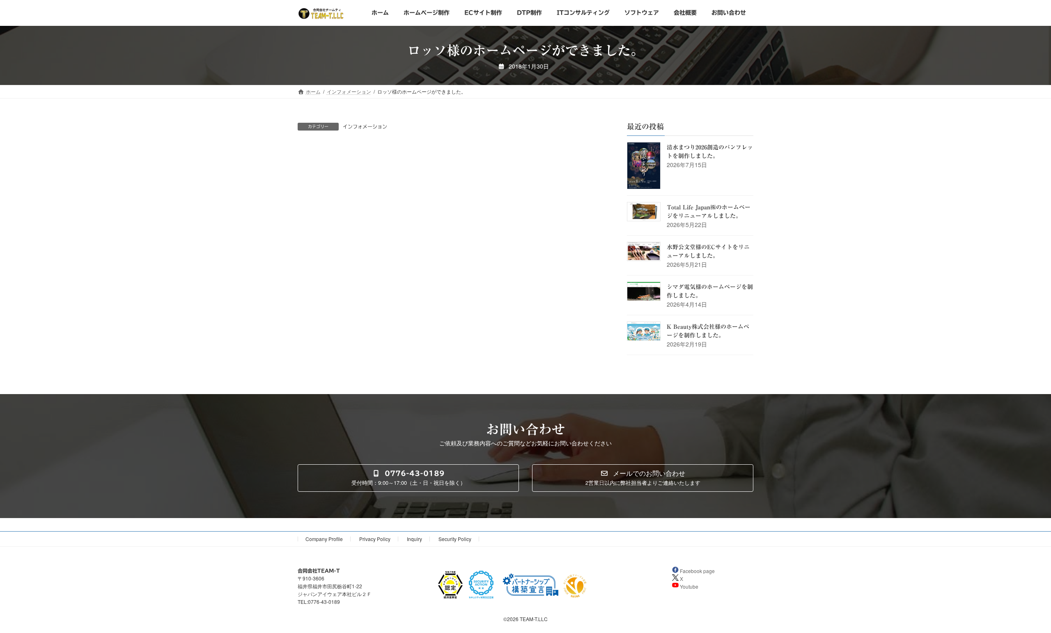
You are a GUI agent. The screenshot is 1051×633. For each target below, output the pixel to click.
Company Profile (324, 538)
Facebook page (697, 570)
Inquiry (414, 538)
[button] (408, 478)
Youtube (688, 586)
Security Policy (454, 538)
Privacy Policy (374, 538)
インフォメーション (365, 126)
